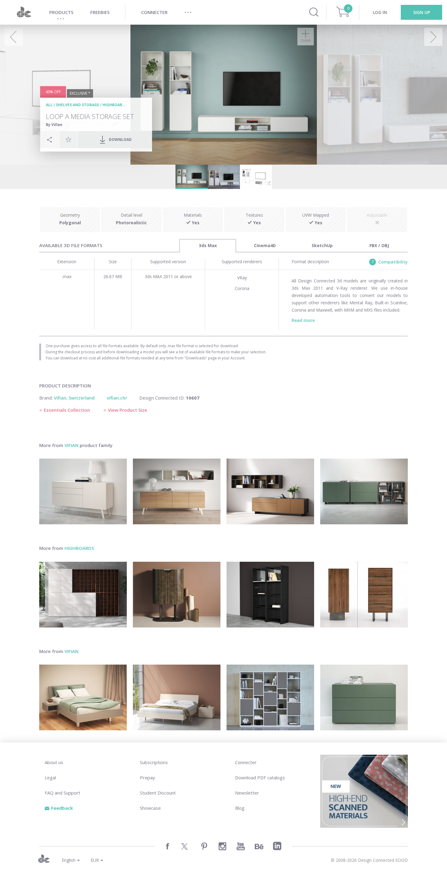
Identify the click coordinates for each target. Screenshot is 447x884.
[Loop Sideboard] (83, 491)
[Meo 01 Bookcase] (270, 697)
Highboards (114, 104)
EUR (95, 860)
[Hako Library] (270, 594)
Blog (239, 808)
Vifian (71, 445)
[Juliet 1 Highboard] (176, 594)
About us (54, 762)
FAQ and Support (62, 793)
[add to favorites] (68, 139)
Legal (50, 777)
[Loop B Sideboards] (364, 491)
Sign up (421, 12)
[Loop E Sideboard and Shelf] (176, 491)
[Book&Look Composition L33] (83, 594)
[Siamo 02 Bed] (83, 697)
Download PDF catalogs (260, 777)
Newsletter (247, 793)
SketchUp (322, 245)
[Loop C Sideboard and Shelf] (270, 491)
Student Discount (158, 793)
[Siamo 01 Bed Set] (176, 697)
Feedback (62, 808)
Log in (380, 12)
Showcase (150, 808)
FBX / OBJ (379, 245)
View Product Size (127, 410)
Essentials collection (67, 410)
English (68, 860)
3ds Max (208, 245)
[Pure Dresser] (364, 697)
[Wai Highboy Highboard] (364, 594)
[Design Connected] (24, 12)
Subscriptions (154, 762)
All (49, 104)
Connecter (246, 762)
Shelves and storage (77, 104)
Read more (303, 320)
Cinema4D (265, 245)
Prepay (147, 777)
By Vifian (54, 124)
